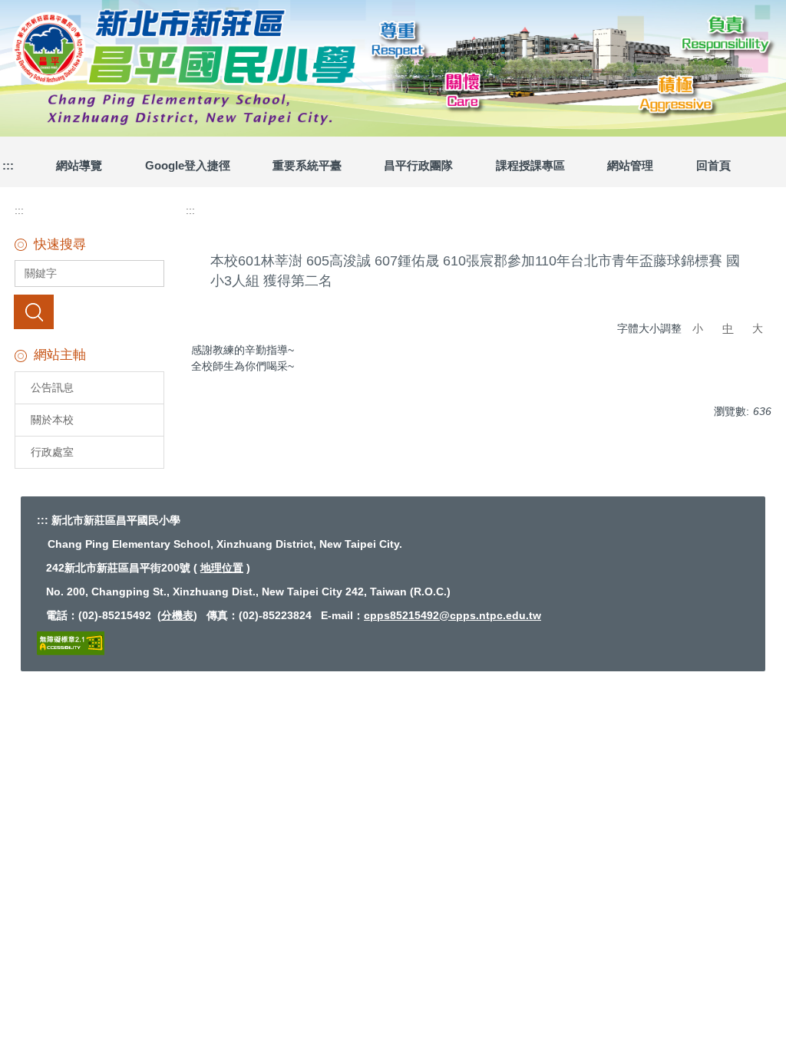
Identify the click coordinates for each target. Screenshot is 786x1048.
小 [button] (697, 328)
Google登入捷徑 (187, 165)
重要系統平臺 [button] (307, 165)
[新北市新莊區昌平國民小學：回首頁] (393, 66)
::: (19, 210)
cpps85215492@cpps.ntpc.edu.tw (452, 615)
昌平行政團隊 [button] (418, 165)
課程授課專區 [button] (530, 165)
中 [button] (727, 328)
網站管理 (630, 165)
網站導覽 (79, 165)
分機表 (177, 615)
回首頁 (713, 165)
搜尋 (34, 311)
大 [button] (757, 328)
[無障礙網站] (70, 642)
